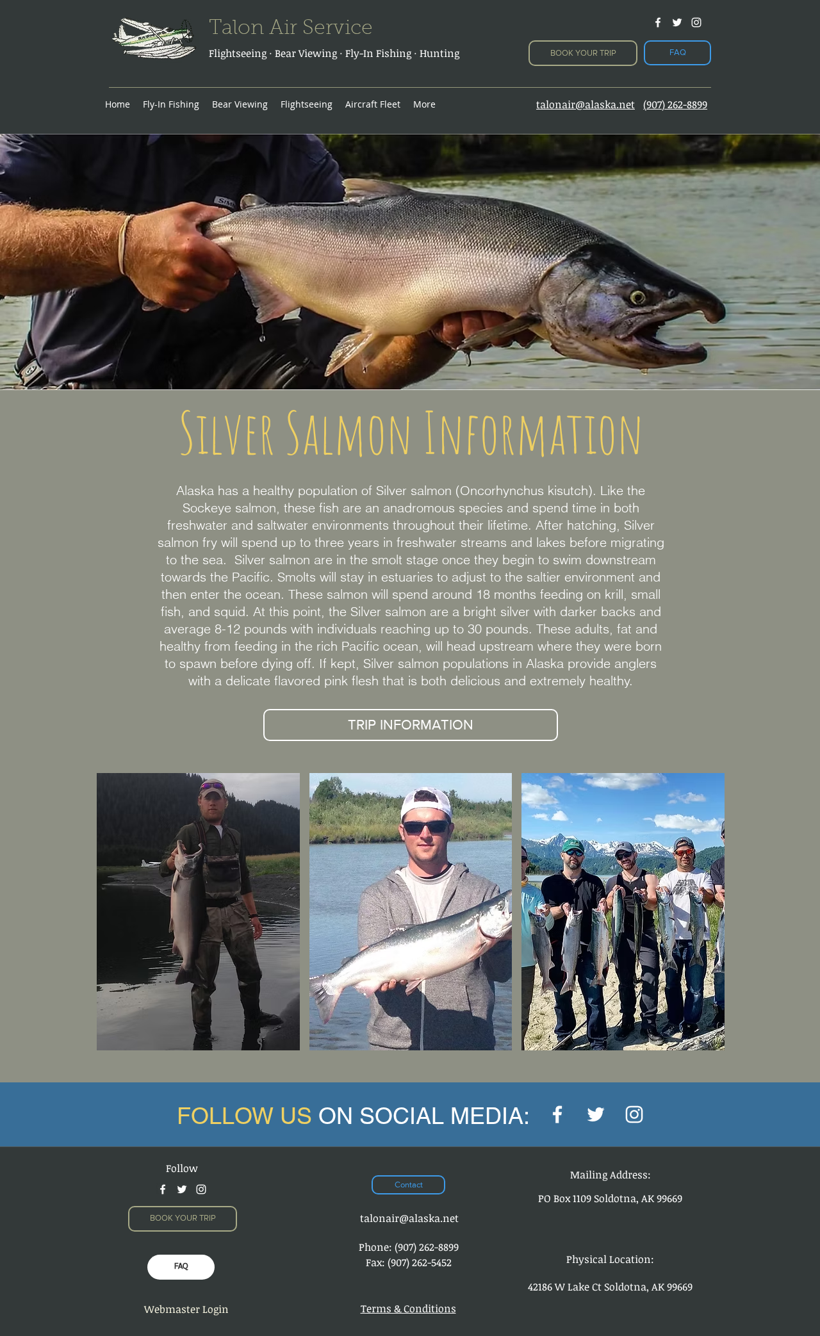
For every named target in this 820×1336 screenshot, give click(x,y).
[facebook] (658, 22)
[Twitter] (595, 1114)
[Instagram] (696, 22)
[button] (198, 911)
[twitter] (677, 22)
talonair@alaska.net (409, 1218)
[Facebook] (557, 1114)
